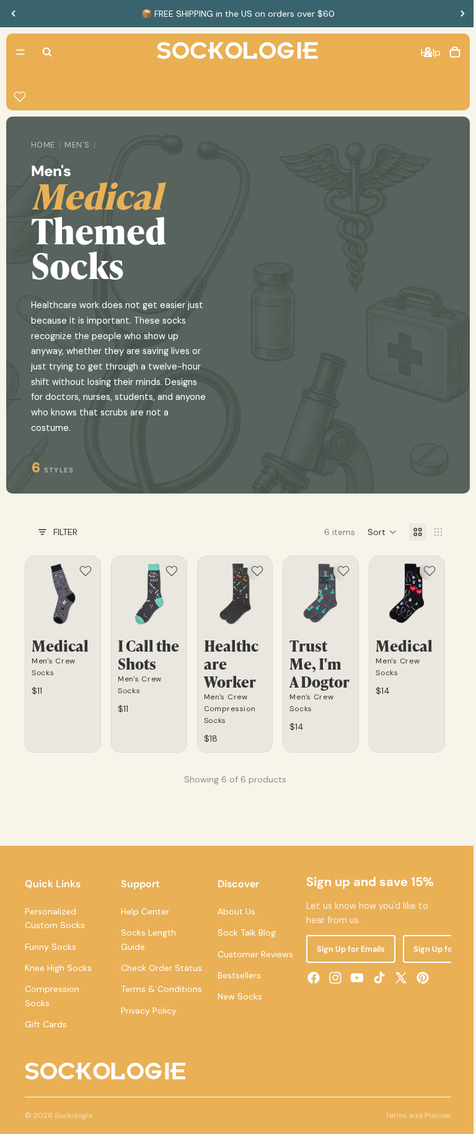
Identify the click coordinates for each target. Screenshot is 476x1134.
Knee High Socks (58, 966)
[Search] (47, 52)
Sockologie (73, 1128)
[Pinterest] (418, 976)
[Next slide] (462, 13)
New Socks (236, 995)
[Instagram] (331, 976)
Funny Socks (50, 945)
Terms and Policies (412, 1128)
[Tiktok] (375, 976)
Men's (77, 145)
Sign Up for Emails (346, 947)
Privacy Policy (147, 1036)
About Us (233, 910)
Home (43, 145)
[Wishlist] (19, 96)
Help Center (144, 910)
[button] (375, 532)
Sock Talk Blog (243, 931)
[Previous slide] (13, 13)
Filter (65, 532)
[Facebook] (309, 976)
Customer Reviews (252, 953)
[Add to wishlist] (84, 571)
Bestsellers (236, 974)
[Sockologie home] (234, 52)
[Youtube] (353, 976)
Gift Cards (46, 1023)
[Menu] (20, 52)
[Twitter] (396, 976)
